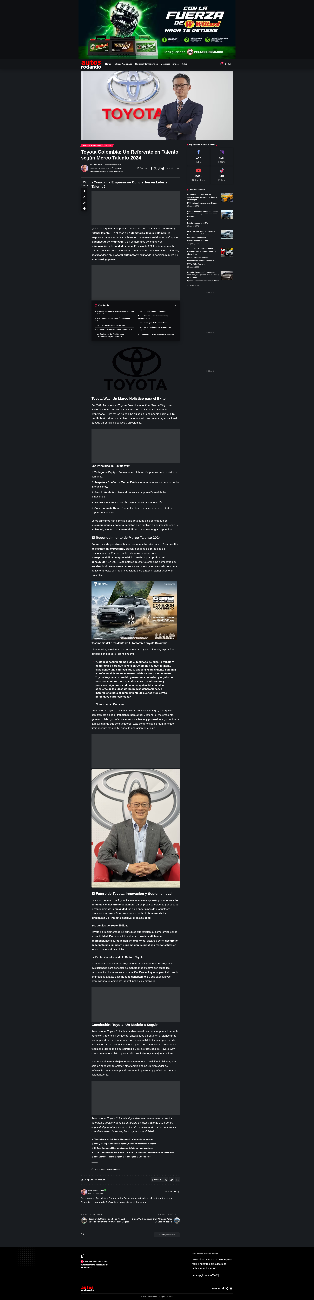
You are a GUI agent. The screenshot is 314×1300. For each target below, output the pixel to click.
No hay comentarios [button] (168, 1235)
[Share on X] (155, 168)
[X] (227, 1288)
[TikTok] (179, 1192)
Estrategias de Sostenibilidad (155, 323)
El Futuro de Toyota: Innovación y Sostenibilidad (152, 317)
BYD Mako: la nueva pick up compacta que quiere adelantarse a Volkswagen (202, 197)
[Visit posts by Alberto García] (84, 168)
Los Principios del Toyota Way (112, 325)
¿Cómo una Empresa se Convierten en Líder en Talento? (114, 312)
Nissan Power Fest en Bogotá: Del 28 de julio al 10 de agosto (122, 1157)
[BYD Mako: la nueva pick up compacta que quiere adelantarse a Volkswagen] (227, 197)
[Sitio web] (171, 1192)
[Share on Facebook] (151, 168)
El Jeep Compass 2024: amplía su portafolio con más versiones (123, 1148)
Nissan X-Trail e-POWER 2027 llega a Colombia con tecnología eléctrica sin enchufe (202, 251)
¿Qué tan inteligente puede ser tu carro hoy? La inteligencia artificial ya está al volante (134, 1152)
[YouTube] (175, 1192)
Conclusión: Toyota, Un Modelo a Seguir (157, 334)
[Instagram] (221, 157)
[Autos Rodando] (91, 64)
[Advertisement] (136, 208)
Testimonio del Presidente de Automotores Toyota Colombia (110, 335)
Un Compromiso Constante (154, 311)
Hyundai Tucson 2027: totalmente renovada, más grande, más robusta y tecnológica (203, 274)
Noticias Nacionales (92, 145)
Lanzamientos (199, 220)
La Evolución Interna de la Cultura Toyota (155, 328)
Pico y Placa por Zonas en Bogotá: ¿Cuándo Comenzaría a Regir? (125, 1144)
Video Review (198, 264)
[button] (190, 64)
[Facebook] (198, 157)
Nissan (189, 220)
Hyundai (190, 281)
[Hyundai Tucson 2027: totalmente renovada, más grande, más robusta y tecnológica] (227, 275)
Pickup (214, 203)
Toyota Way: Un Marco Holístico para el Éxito (112, 319)
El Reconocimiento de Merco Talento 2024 (114, 330)
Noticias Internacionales (201, 203)
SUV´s (205, 223)
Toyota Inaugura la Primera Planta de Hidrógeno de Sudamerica (123, 1139)
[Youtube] (198, 175)
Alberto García (96, 165)
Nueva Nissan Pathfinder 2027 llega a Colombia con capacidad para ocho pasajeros (202, 213)
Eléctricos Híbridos (198, 237)
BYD (189, 203)
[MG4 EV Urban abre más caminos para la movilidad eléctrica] (227, 234)
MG (188, 237)
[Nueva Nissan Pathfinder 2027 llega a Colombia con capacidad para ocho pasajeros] (227, 214)
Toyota (108, 145)
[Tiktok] (221, 175)
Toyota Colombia (113, 1169)
